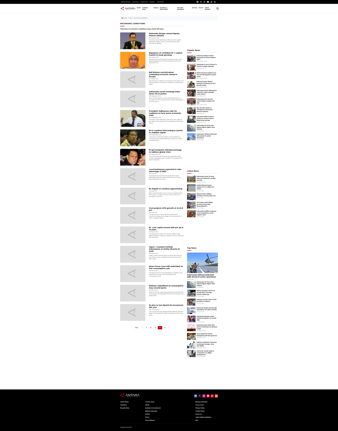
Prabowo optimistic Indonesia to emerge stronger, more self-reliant (207, 344)
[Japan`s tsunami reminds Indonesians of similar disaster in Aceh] (132, 254)
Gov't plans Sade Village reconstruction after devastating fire (205, 204)
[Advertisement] (202, 34)
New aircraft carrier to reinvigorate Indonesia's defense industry (205, 109)
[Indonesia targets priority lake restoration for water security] (191, 310)
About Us (198, 414)
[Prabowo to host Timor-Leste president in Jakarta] (191, 302)
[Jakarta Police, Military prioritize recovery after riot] (191, 196)
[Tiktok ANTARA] (211, 2)
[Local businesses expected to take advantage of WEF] (132, 176)
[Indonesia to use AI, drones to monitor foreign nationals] (191, 67)
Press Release (208, 8)
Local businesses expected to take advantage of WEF (165, 170)
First (136, 327)
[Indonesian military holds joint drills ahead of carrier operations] (191, 137)
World (155, 7)
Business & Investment (164, 8)
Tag (130, 18)
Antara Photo (160, 2)
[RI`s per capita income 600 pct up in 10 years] (132, 235)
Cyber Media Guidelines (203, 417)
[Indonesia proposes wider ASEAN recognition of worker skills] (191, 319)
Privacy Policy (199, 408)
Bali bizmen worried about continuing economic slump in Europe (163, 74)
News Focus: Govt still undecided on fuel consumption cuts (166, 267)
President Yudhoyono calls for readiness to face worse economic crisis (165, 113)
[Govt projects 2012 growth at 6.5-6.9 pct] (132, 215)
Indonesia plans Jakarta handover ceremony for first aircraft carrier (206, 83)
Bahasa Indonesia (125, 2)
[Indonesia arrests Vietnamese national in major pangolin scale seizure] (191, 93)
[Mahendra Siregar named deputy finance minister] (132, 41)
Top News (152, 2)
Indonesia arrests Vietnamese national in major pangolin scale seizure (207, 92)
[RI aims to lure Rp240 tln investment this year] (132, 312)
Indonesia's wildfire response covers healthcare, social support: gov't (206, 213)
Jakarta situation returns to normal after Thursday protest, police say (206, 292)
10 (160, 327)
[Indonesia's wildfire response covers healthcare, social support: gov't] (191, 213)
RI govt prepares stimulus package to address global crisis (165, 151)
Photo (201, 7)
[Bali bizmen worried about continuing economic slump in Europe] (132, 79)
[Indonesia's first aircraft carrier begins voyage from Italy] (191, 101)
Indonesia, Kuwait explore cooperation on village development (205, 352)
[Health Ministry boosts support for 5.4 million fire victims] (191, 188)
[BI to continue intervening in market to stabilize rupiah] (132, 138)
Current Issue (145, 8)
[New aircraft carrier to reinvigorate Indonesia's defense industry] (191, 110)
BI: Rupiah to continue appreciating (165, 189)
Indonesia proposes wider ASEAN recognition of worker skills (206, 318)
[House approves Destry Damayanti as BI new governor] (191, 336)
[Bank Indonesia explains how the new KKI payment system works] (191, 75)
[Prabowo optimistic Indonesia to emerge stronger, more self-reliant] (191, 345)
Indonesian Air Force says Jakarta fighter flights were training (206, 127)
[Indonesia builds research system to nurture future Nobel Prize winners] (191, 119)
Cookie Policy (199, 411)
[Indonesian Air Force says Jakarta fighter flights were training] (191, 128)
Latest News (135, 2)
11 (164, 327)
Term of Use (199, 405)
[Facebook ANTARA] (197, 2)
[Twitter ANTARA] (201, 2)
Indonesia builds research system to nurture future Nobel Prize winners (205, 118)
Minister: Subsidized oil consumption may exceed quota (166, 287)
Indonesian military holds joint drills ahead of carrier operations (207, 136)
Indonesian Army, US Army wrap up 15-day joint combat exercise (206, 178)
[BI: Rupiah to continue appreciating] (132, 196)
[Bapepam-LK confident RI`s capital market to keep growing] (132, 60)
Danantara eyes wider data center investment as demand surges (207, 327)
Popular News (144, 2)
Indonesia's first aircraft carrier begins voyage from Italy (206, 101)
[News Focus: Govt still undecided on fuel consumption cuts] (132, 273)
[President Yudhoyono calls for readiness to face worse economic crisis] (132, 118)
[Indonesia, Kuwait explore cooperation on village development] (191, 353)
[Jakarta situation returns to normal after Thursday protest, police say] (191, 293)
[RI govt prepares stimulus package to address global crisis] (132, 157)
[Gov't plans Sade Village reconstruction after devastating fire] (191, 205)
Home (138, 7)
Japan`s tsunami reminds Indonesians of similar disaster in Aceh (164, 249)
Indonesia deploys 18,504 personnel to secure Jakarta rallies (206, 57)
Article (194, 7)
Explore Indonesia (180, 8)
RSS (196, 420)
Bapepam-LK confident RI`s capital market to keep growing (165, 54)
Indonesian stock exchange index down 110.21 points (164, 93)
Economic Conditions (141, 18)
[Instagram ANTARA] (204, 2)
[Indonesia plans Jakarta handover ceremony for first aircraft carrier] (191, 84)
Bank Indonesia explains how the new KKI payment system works (206, 74)
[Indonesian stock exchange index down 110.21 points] (132, 99)
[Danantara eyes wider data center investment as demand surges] (191, 327)
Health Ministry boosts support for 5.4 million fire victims (205, 187)
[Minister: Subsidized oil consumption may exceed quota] (132, 293)
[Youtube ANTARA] (208, 2)
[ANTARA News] (128, 8)
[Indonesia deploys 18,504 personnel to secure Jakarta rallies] (191, 58)
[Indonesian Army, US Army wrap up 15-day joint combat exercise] (191, 179)
